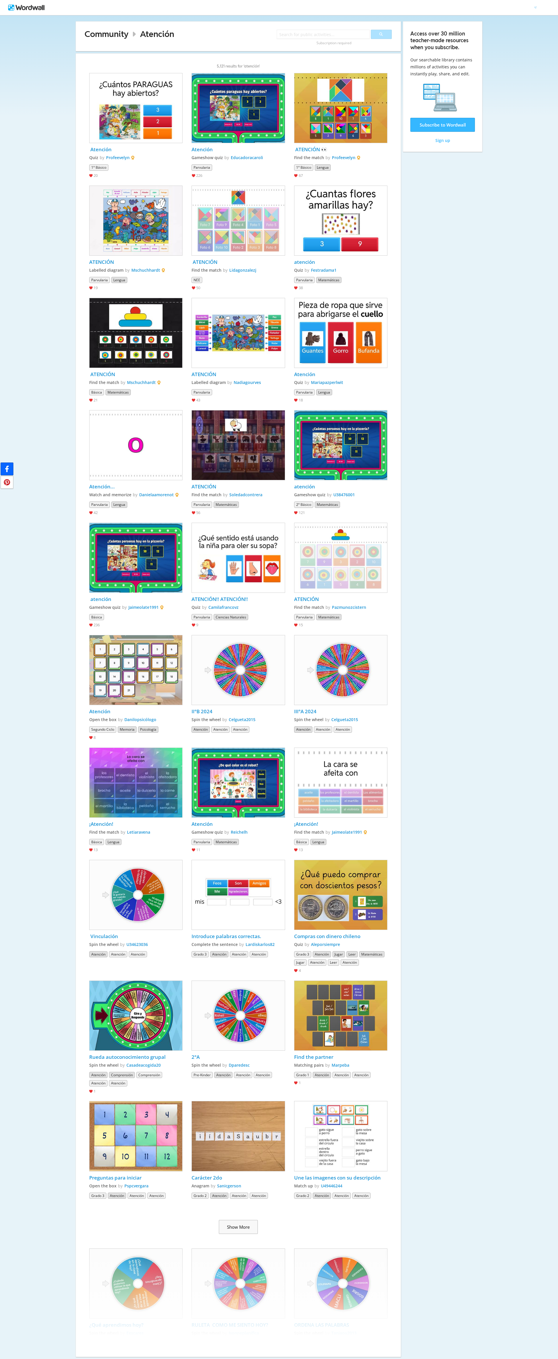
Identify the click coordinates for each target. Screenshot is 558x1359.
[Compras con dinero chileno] (341, 895)
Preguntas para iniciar (115, 1177)
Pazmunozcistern (349, 607)
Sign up (442, 140)
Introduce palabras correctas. (227, 936)
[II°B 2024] (238, 670)
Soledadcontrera (245, 494)
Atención (157, 34)
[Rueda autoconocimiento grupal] (136, 1016)
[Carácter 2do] (238, 1136)
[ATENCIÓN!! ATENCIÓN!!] (238, 558)
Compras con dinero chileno (327, 936)
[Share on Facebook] (7, 469)
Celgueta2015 (242, 719)
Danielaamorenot (156, 494)
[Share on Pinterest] (7, 482)
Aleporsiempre (325, 944)
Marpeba (340, 1065)
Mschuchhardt (145, 270)
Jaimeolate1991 (143, 607)
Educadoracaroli (247, 157)
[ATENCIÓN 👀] (341, 108)
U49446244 (331, 1186)
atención (305, 262)
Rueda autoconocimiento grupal (127, 1057)
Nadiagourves (247, 382)
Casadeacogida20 (143, 1065)
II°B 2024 (202, 711)
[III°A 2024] (341, 670)
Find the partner (314, 1057)
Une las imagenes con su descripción (337, 1177)
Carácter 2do (207, 1177)
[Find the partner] (341, 1016)
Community (106, 34)
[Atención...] (136, 445)
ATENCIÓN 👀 (310, 149)
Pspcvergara (136, 1186)
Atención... (102, 486)
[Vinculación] (136, 895)
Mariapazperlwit (327, 382)
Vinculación (104, 936)
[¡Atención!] (136, 783)
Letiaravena (138, 832)
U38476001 (344, 494)
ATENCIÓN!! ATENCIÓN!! (220, 599)
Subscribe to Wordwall (443, 125)
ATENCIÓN (101, 262)
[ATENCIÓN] (136, 221)
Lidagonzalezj (242, 270)
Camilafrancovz (223, 607)
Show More (238, 1227)
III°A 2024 (305, 711)
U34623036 (137, 944)
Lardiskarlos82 (260, 944)
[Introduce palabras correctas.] (238, 895)
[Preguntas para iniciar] (136, 1136)
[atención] (341, 221)
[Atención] (136, 108)
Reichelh (239, 832)
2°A (196, 1057)
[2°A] (238, 1016)
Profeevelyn (118, 157)
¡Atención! (101, 824)
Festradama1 (324, 270)
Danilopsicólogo (140, 719)
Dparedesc (239, 1065)
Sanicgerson (229, 1186)
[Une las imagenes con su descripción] (341, 1136)
